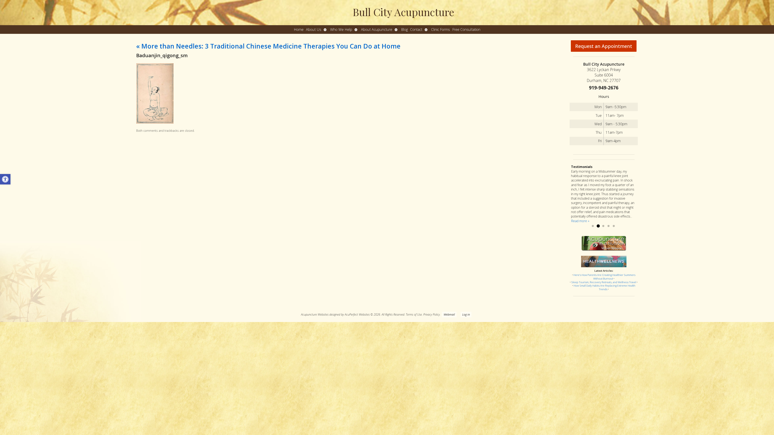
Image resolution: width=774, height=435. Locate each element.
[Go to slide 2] (598, 226)
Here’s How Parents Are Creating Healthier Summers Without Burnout (604, 276)
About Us (313, 29)
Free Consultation (466, 29)
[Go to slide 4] (609, 226)
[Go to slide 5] (614, 226)
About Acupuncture (376, 29)
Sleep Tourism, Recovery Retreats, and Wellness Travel (603, 282)
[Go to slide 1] (593, 226)
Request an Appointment (603, 46)
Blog (404, 29)
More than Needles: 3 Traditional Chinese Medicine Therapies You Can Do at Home (268, 46)
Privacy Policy (431, 314)
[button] (5, 179)
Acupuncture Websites (315, 314)
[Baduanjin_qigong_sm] (155, 122)
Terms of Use (414, 314)
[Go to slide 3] (603, 226)
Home (299, 29)
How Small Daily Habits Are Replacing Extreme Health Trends (604, 287)
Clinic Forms (440, 29)
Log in (466, 314)
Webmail (449, 314)
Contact (416, 29)
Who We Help (341, 29)
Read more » (580, 221)
